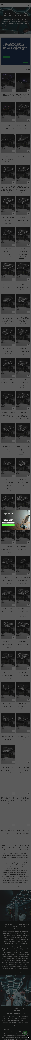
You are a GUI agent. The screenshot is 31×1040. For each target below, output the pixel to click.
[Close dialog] (29, 511)
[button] (28, 1037)
